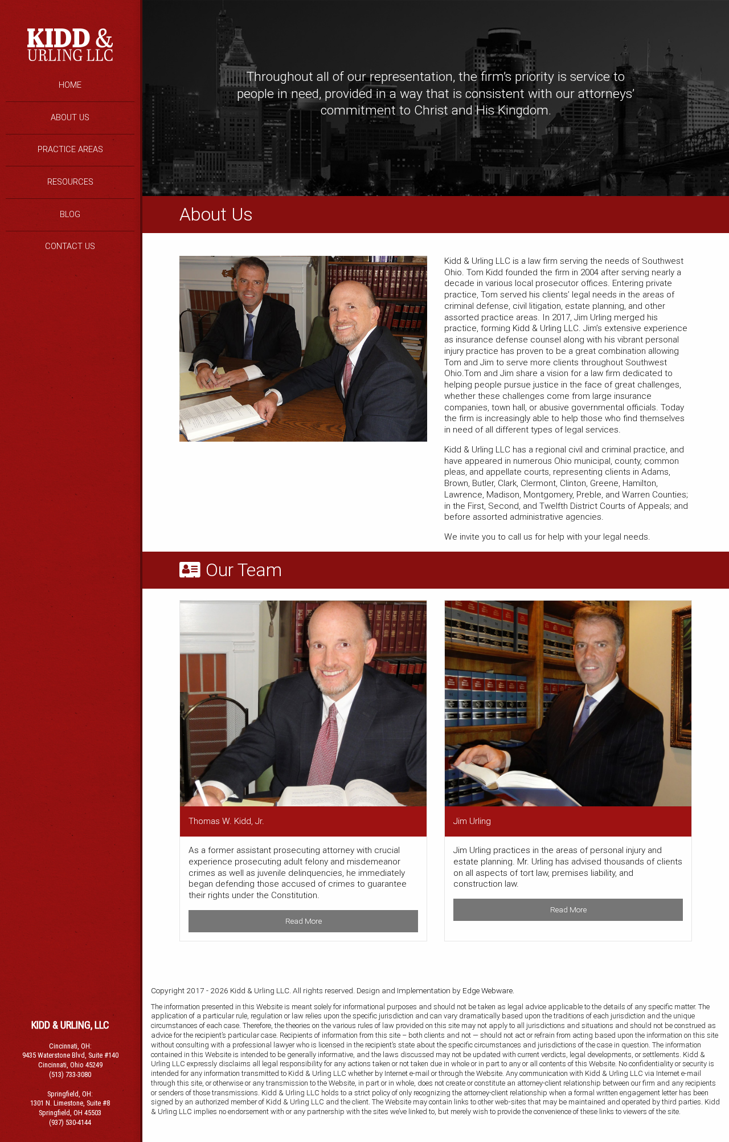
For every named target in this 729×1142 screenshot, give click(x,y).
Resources (70, 182)
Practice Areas (70, 149)
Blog (70, 214)
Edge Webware (487, 990)
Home (70, 85)
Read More (303, 920)
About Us (70, 118)
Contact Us (70, 246)
